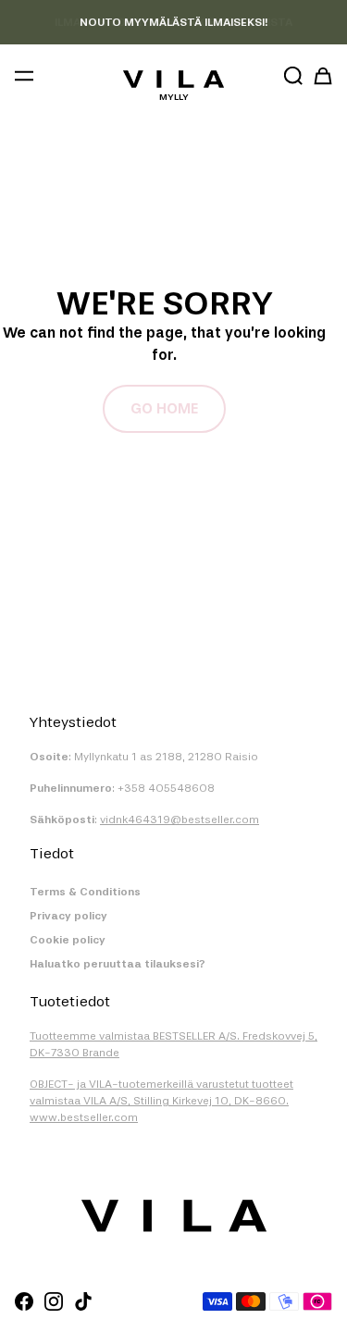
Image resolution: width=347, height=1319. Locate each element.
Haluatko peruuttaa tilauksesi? (117, 963)
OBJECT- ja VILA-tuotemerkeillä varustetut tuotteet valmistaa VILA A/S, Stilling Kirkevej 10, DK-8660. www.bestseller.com (161, 1101)
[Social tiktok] (83, 1301)
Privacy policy (68, 915)
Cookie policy (67, 939)
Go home (164, 408)
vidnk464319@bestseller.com (179, 819)
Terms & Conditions (85, 891)
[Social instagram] (53, 1301)
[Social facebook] (24, 1301)
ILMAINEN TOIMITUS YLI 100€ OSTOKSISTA (173, 22)
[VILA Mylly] (173, 79)
